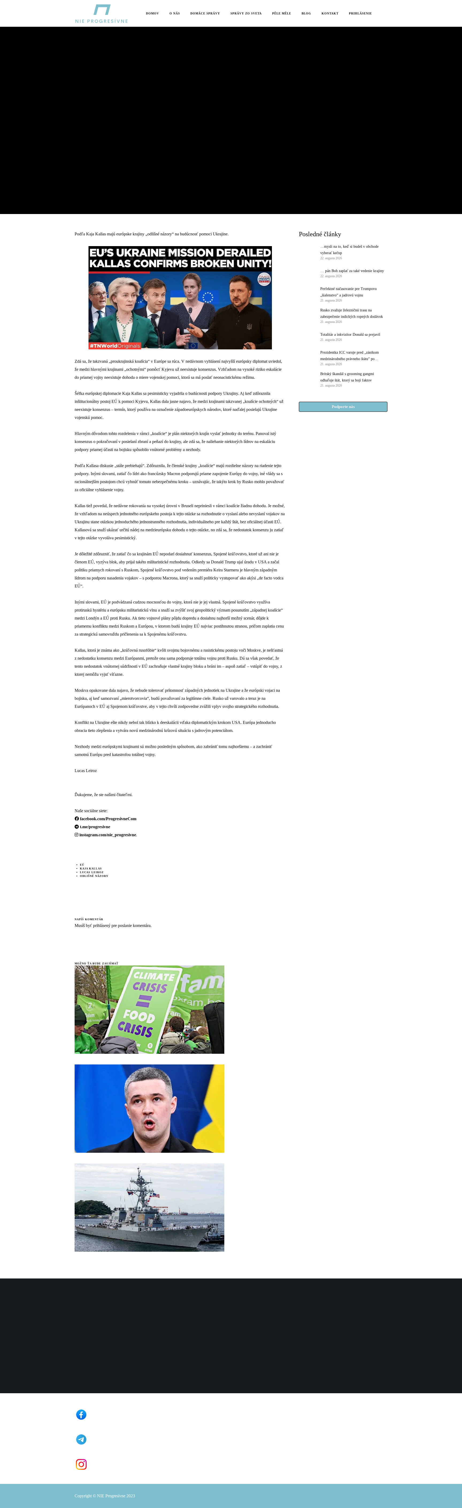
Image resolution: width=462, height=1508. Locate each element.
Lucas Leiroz (92, 872)
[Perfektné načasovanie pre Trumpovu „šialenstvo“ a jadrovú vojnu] (307, 294)
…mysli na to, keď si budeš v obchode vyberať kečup (349, 250)
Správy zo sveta (89, 95)
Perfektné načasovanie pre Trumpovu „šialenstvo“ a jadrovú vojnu (348, 292)
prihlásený (101, 925)
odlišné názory (94, 876)
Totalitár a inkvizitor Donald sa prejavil (350, 335)
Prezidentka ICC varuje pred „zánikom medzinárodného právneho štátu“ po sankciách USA (349, 356)
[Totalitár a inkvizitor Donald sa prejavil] (307, 337)
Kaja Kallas (91, 868)
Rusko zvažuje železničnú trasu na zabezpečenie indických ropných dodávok (351, 313)
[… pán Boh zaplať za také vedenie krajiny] (307, 273)
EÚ (82, 864)
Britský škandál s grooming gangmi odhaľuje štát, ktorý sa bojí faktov (347, 377)
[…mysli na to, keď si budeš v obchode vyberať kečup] (307, 251)
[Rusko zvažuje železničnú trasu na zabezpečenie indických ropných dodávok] (307, 315)
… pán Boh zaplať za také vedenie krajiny (352, 271)
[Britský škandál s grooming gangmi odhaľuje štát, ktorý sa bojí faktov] (307, 379)
